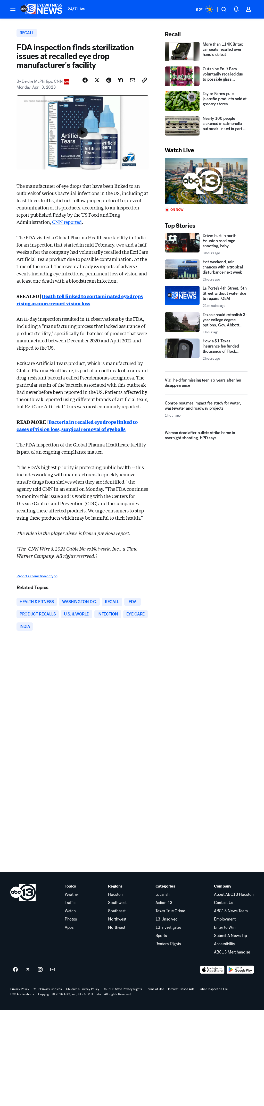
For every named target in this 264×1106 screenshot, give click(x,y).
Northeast (116, 927)
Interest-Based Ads (181, 989)
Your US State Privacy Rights (122, 989)
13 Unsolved (166, 919)
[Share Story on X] (97, 80)
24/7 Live (76, 9)
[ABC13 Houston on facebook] (15, 970)
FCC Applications (22, 994)
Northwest (117, 919)
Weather (72, 894)
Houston (115, 894)
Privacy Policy (19, 989)
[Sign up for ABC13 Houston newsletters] (52, 970)
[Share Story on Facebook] (85, 80)
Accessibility (224, 944)
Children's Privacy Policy (82, 989)
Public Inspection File (213, 989)
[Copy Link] (144, 80)
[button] (12, 9)
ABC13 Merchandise (232, 952)
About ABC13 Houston (234, 894)
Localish (162, 894)
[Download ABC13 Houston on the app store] (212, 970)
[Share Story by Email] (132, 80)
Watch (70, 911)
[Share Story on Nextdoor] (120, 80)
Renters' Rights (168, 944)
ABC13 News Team (231, 911)
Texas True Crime (170, 911)
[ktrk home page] (23, 892)
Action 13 (163, 903)
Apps (69, 927)
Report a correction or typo (36, 576)
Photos (71, 919)
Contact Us (223, 903)
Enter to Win (224, 927)
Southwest (117, 903)
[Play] (206, 181)
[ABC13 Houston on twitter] (28, 970)
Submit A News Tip (230, 936)
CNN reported (67, 221)
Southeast (116, 911)
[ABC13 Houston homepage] (41, 9)
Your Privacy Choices (47, 989)
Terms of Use (155, 989)
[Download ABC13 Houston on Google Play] (240, 970)
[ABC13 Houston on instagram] (40, 970)
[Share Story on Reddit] (108, 80)
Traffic (70, 903)
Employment (225, 919)
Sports (161, 936)
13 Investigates (168, 927)
